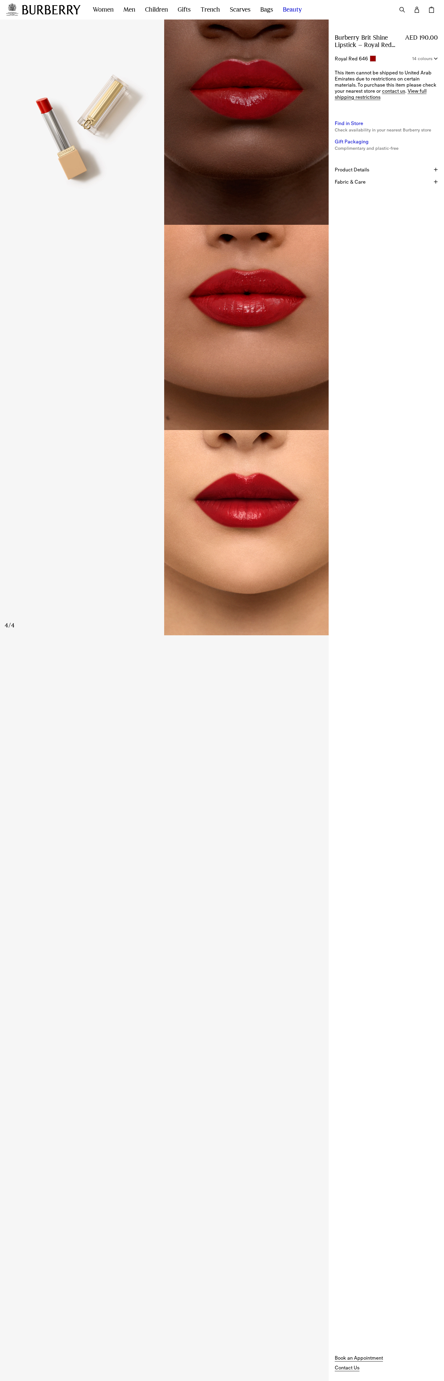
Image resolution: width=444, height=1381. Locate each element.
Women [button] (103, 9)
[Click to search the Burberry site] (402, 9)
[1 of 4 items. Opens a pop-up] (82, 122)
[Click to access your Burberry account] (417, 9)
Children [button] (156, 9)
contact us (393, 91)
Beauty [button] (292, 9)
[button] (349, 123)
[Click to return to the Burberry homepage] (51, 10)
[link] (359, 1357)
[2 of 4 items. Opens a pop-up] (246, 122)
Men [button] (129, 9)
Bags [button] (266, 9)
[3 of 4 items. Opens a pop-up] (164, 327)
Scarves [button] (240, 9)
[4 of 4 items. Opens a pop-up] (164, 532)
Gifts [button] (184, 9)
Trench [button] (210, 9)
